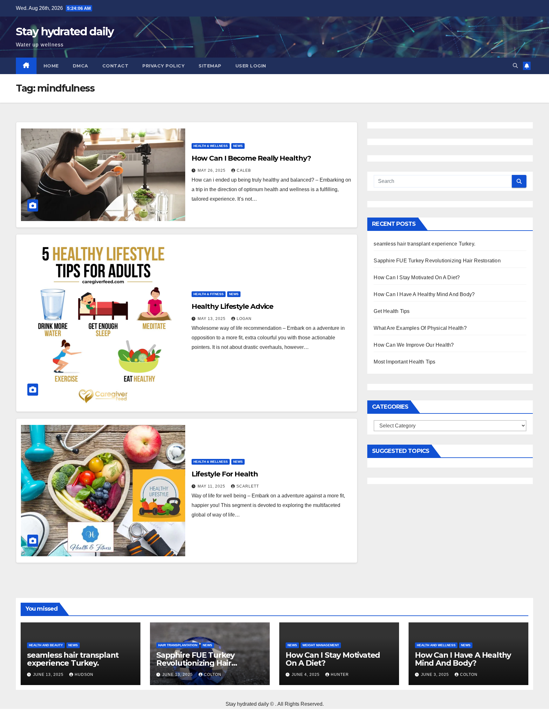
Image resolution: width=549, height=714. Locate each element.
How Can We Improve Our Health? (414, 345)
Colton (212, 674)
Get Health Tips (392, 311)
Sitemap (210, 66)
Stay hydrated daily (65, 31)
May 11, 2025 (212, 486)
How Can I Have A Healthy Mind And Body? (424, 294)
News (238, 146)
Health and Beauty (46, 645)
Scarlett (247, 486)
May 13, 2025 (212, 318)
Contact (115, 66)
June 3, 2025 (435, 674)
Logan (244, 318)
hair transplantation (177, 645)
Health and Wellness (436, 645)
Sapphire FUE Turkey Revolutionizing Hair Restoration (437, 260)
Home (51, 66)
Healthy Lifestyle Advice (233, 306)
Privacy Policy (163, 66)
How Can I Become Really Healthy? (251, 158)
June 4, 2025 (306, 674)
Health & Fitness (208, 294)
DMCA (80, 66)
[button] (515, 65)
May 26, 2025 (212, 170)
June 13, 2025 (49, 674)
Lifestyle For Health (225, 474)
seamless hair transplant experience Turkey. (424, 243)
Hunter (340, 674)
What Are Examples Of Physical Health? (420, 328)
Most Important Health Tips (404, 361)
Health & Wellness (210, 146)
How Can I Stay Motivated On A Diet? (417, 277)
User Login (250, 66)
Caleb (244, 170)
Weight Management (320, 645)
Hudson (84, 674)
